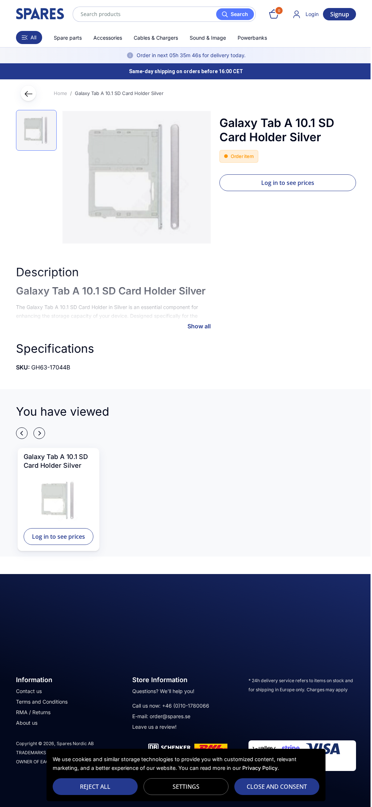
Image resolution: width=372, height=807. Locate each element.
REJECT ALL (95, 787)
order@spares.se (170, 716)
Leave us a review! (154, 727)
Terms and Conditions (42, 702)
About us (26, 723)
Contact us (29, 691)
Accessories (107, 38)
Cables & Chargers (156, 38)
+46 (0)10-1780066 (185, 706)
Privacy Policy (260, 768)
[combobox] (164, 14)
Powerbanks (252, 38)
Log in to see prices (287, 183)
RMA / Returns (33, 712)
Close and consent (277, 787)
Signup (339, 14)
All (33, 37)
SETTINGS (186, 787)
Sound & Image (208, 38)
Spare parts (68, 38)
